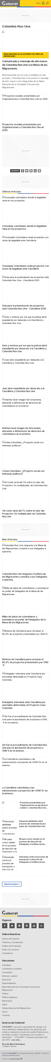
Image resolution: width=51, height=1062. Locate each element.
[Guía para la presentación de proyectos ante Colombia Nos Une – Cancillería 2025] (25, 289)
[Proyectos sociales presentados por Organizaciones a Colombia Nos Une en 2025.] (25, 108)
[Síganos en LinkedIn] (35, 170)
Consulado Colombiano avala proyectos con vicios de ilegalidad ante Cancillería (25, 267)
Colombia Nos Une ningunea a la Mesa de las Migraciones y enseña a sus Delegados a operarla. (24, 576)
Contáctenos (7, 953)
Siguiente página (12, 884)
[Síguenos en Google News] (19, 925)
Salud (4, 1004)
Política (5, 993)
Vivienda (6, 1015)
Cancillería (6, 965)
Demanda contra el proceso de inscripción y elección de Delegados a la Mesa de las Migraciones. (33, 861)
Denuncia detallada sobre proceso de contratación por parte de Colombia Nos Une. (32, 824)
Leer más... (16, 1040)
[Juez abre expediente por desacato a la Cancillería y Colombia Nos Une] (25, 372)
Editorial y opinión (9, 976)
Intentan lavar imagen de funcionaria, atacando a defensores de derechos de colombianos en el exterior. (23, 431)
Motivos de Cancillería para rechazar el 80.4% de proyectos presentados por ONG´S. (25, 662)
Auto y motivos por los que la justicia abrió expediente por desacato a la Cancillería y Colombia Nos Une (24, 348)
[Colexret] (10, 3)
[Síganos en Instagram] (31, 170)
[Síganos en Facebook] (22, 170)
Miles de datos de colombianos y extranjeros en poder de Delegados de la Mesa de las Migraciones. (24, 619)
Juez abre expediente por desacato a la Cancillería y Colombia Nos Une (23, 390)
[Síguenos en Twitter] (12, 925)
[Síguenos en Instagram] (26, 925)
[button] (42, 3)
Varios (4, 1012)
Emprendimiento (9, 983)
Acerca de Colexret (10, 939)
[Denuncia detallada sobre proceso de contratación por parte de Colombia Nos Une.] (9, 827)
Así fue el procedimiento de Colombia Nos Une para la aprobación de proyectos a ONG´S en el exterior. (24, 748)
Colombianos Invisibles (12, 969)
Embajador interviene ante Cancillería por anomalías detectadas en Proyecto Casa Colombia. (24, 705)
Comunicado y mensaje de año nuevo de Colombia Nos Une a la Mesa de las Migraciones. (24, 65)
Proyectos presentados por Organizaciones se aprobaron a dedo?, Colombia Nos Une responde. (34, 806)
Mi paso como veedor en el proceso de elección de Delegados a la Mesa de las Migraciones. (32, 843)
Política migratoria (9, 997)
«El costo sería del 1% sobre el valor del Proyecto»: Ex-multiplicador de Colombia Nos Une (24, 513)
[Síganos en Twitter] (26, 170)
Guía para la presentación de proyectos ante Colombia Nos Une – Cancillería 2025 (24, 307)
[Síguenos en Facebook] (4, 925)
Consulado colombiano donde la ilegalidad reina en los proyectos (24, 227)
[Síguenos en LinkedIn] (41, 925)
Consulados (7, 972)
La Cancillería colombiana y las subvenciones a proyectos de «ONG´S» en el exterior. (25, 790)
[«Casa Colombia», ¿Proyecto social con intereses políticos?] (25, 455)
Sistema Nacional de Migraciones (16, 1008)
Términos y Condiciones (12, 942)
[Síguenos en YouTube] (34, 925)
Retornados (7, 1001)
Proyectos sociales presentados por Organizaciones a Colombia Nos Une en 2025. (23, 127)
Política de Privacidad (11, 946)
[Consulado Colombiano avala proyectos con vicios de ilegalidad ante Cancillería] (25, 249)
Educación (6, 979)
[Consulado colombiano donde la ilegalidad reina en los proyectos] (25, 210)
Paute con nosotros (10, 949)
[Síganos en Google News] (39, 170)
